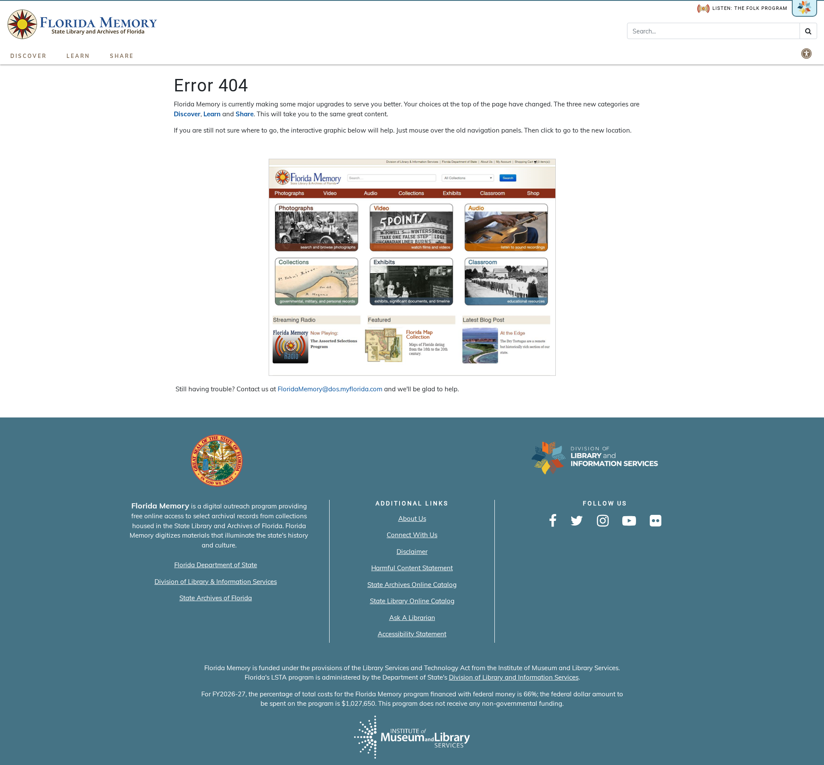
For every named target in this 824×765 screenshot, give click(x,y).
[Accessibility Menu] (807, 53)
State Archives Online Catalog (412, 585)
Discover (28, 56)
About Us (412, 518)
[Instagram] (602, 521)
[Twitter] (576, 521)
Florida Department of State (215, 565)
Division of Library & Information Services (215, 582)
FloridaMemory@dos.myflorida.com (330, 389)
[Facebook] (552, 521)
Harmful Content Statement (412, 568)
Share (122, 56)
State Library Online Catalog (412, 601)
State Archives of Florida (215, 598)
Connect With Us (412, 535)
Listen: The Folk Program (750, 8)
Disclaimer (412, 551)
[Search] (808, 31)
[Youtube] (629, 521)
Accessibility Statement (412, 634)
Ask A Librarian (412, 618)
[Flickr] (655, 521)
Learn (78, 56)
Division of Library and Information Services (514, 677)
